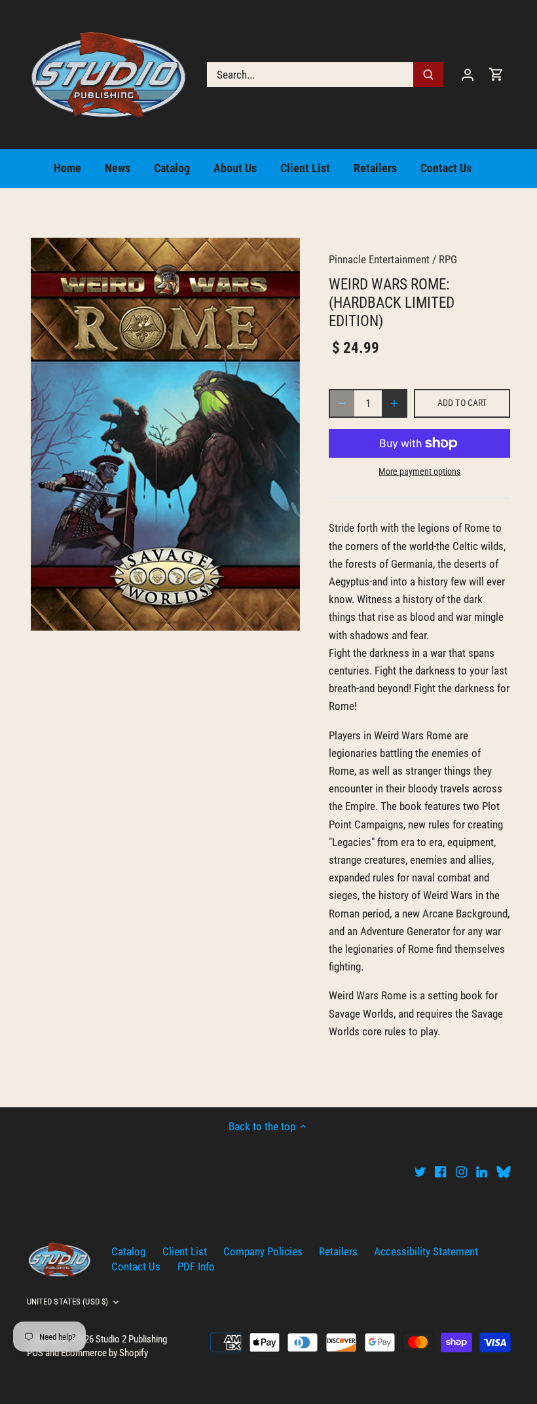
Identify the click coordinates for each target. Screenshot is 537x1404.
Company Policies (263, 1251)
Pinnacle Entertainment (379, 259)
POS (35, 1353)
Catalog (128, 1251)
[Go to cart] (496, 74)
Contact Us (135, 1266)
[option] (166, 434)
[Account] (467, 74)
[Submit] (428, 74)
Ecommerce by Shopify (104, 1353)
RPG (448, 259)
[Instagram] (461, 1171)
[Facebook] (440, 1171)
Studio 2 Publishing (131, 1339)
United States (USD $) (68, 1301)
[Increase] (394, 403)
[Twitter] (420, 1171)
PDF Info (196, 1266)
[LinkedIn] (481, 1171)
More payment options (419, 472)
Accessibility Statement (426, 1251)
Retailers (338, 1251)
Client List (184, 1251)
